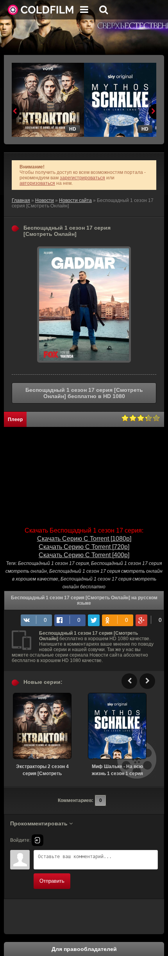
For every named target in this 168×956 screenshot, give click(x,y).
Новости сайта (75, 200)
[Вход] (37, 840)
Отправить (51, 881)
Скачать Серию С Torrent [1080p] (84, 538)
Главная (21, 200)
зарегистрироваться (82, 178)
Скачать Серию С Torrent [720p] (84, 547)
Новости (44, 200)
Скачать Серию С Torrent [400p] (84, 555)
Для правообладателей (84, 949)
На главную (41, 9)
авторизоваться (37, 183)
